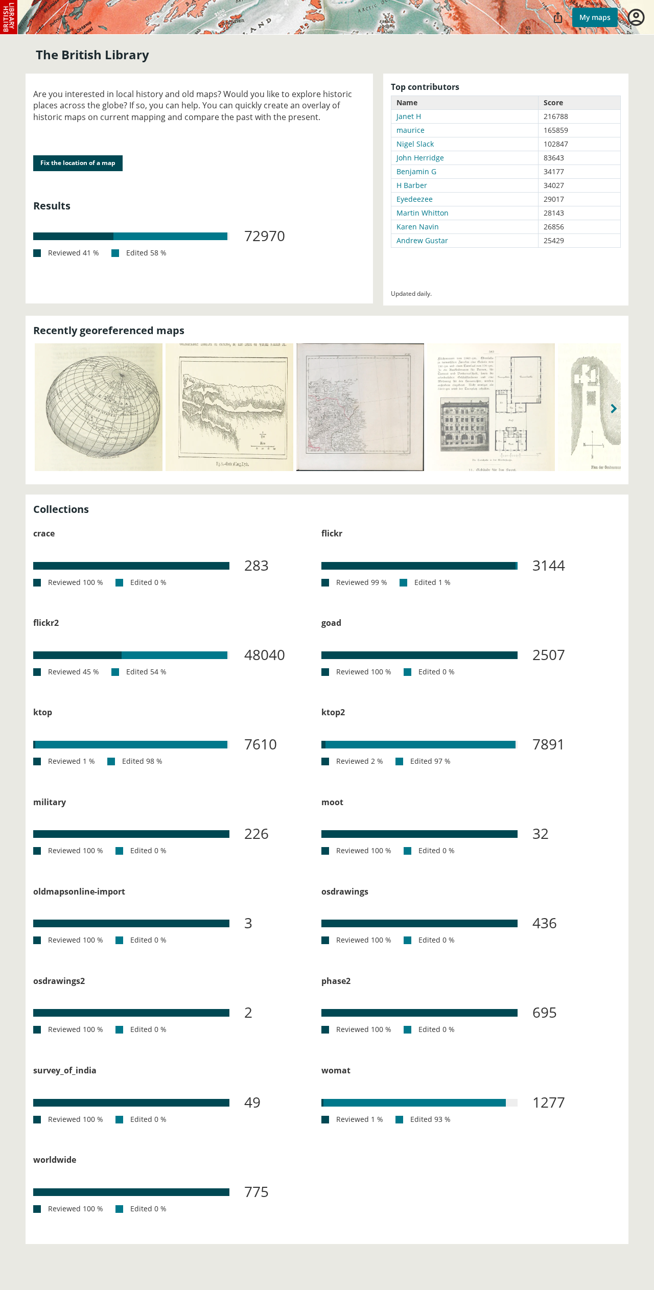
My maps (595, 17)
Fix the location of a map (77, 162)
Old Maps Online (9, 17)
